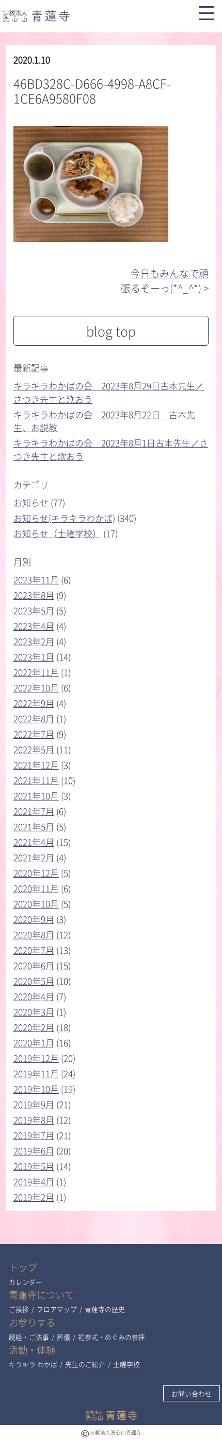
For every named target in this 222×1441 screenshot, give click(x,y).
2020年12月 (36, 872)
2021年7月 (33, 811)
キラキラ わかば (33, 1364)
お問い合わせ (191, 1393)
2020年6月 (33, 965)
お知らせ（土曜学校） (57, 533)
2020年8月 (33, 934)
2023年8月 (33, 595)
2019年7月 (33, 1135)
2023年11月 (36, 579)
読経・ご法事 (29, 1337)
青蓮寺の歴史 (105, 1309)
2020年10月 (36, 903)
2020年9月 (33, 919)
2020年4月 (33, 996)
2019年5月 (33, 1166)
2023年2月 (33, 641)
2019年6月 (33, 1150)
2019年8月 (33, 1119)
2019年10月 (36, 1088)
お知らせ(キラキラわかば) (64, 517)
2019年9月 (33, 1104)
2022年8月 (33, 718)
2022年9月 (33, 703)
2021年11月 (36, 780)
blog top (111, 331)
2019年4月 (33, 1181)
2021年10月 (36, 795)
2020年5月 (33, 980)
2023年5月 (33, 610)
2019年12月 (36, 1058)
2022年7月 (33, 733)
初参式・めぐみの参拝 (111, 1337)
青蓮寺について (41, 1295)
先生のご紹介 (85, 1364)
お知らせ (31, 502)
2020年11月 (36, 888)
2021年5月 (33, 826)
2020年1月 (33, 1042)
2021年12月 (36, 764)
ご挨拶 (19, 1309)
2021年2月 (33, 857)
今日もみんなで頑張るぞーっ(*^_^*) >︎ (165, 280)
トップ (23, 1267)
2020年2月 (33, 1027)
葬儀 (63, 1337)
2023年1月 (33, 656)
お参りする (32, 1322)
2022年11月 (36, 672)
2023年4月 (33, 625)
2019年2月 (33, 1196)
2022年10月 (36, 687)
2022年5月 (33, 749)
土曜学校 (126, 1364)
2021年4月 (33, 841)
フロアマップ (57, 1309)
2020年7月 (33, 950)
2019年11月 (36, 1073)
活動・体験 (32, 1350)
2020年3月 (33, 1011)
